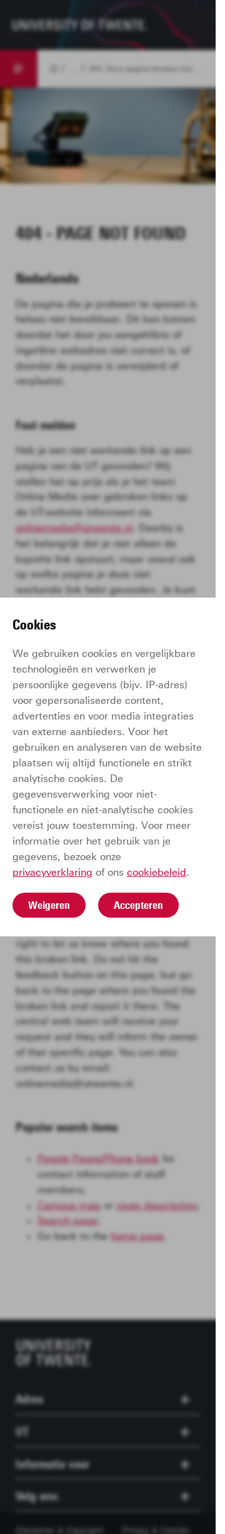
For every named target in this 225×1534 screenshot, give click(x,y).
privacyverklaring (52, 872)
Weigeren (49, 905)
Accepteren (138, 905)
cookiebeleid (156, 872)
